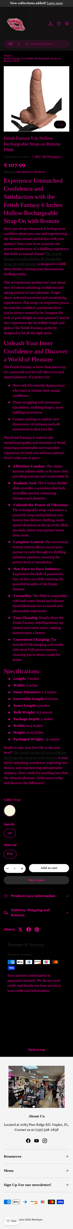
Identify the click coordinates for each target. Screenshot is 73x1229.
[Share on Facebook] (29, 929)
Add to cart (49, 868)
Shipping (10, 172)
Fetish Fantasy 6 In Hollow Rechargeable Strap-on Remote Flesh (32, 59)
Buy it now (36, 880)
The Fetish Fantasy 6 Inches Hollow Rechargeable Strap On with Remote (32, 259)
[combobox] (36, 44)
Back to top (36, 1050)
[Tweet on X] (20, 929)
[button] (59, 23)
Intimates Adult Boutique (27, 1219)
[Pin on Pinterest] (37, 929)
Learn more (55, 3)
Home (7, 56)
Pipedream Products (17, 157)
